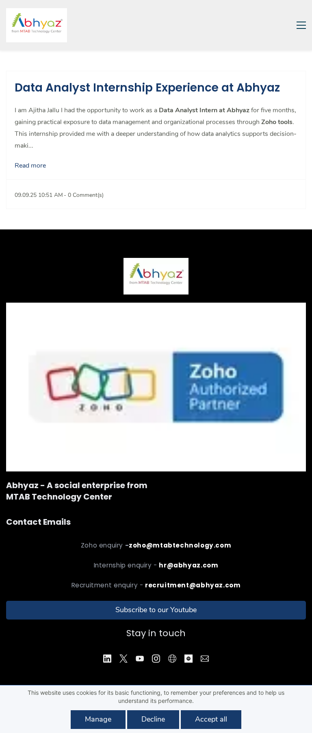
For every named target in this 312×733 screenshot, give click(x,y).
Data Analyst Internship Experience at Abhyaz (147, 88)
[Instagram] (156, 658)
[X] (123, 658)
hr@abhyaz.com (188, 565)
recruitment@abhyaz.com (192, 585)
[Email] (205, 658)
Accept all (211, 719)
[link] (156, 308)
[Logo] (36, 25)
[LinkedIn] (107, 658)
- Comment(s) (84, 195)
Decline (153, 719)
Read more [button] (30, 165)
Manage (98, 719)
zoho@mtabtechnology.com (180, 545)
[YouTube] (140, 658)
